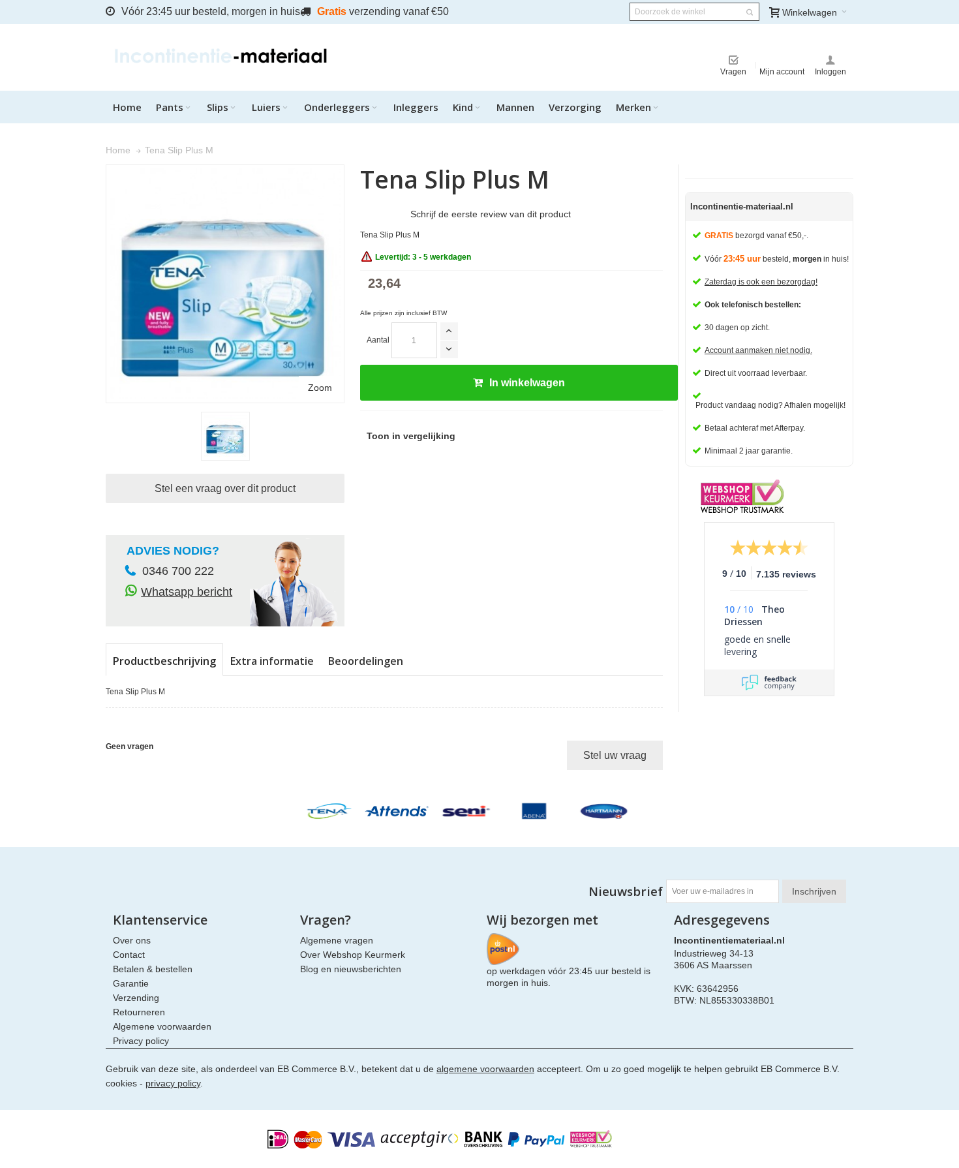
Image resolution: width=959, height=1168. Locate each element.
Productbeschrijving (164, 661)
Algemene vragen (336, 940)
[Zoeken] (749, 12)
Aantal (378, 340)
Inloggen (830, 71)
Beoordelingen (365, 661)
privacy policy (172, 1083)
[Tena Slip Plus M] (225, 436)
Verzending (136, 997)
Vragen (733, 71)
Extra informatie (272, 661)
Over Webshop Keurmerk (352, 954)
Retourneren (139, 1012)
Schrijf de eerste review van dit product (490, 214)
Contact (129, 954)
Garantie (131, 983)
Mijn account (781, 71)
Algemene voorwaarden (162, 1026)
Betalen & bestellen (152, 969)
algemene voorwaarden (485, 1069)
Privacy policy (141, 1041)
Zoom (320, 387)
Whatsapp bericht (186, 591)
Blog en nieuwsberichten (350, 969)
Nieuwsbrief (625, 891)
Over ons (132, 940)
